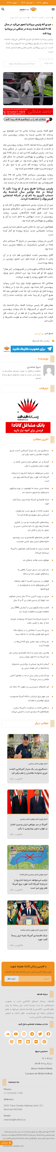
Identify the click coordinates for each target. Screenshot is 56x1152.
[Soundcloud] (7, 1034)
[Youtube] (16, 1034)
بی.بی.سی (39, 333)
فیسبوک (35, 340)
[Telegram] (32, 1034)
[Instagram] (24, 1034)
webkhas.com (18, 1146)
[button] (53, 9)
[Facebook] (48, 1034)
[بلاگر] (28, 1042)
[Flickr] (36, 1042)
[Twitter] (40, 1034)
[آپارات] (12, 1042)
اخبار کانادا (24, 874)
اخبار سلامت (25, 930)
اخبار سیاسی (33, 764)
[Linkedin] (20, 1042)
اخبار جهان (14, 17)
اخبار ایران (43, 819)
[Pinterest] (44, 1042)
